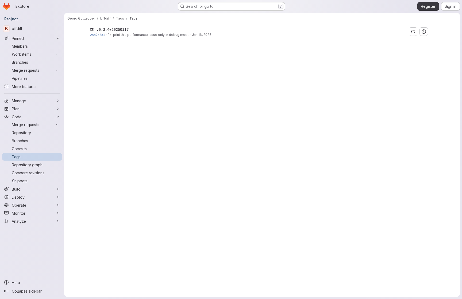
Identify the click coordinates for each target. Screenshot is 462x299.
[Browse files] (413, 31)
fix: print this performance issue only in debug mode (148, 35)
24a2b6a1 (97, 35)
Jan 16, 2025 (201, 35)
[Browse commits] (423, 31)
